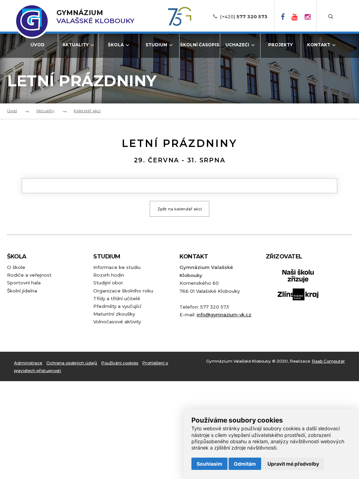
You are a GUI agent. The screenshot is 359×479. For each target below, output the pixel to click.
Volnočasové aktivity (117, 321)
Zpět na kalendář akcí (179, 209)
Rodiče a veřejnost (29, 275)
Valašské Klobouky (95, 17)
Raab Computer (328, 361)
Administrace (28, 362)
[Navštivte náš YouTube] (294, 16)
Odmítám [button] (245, 464)
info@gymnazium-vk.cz (224, 314)
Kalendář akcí (87, 110)
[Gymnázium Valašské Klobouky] (32, 21)
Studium (156, 44)
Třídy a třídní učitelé (116, 298)
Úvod (38, 44)
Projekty (280, 44)
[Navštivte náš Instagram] (307, 16)
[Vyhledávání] (330, 16)
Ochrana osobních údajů (71, 362)
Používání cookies (119, 362)
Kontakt (318, 44)
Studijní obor (108, 282)
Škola (116, 44)
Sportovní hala (24, 282)
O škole (16, 267)
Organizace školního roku (123, 291)
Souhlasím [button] (209, 464)
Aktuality (75, 44)
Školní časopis (199, 44)
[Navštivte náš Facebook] (282, 16)
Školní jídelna (22, 291)
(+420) (243, 16)
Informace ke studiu (117, 267)
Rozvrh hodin (108, 275)
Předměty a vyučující (117, 306)
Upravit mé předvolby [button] (293, 464)
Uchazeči (237, 44)
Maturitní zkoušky (114, 314)
